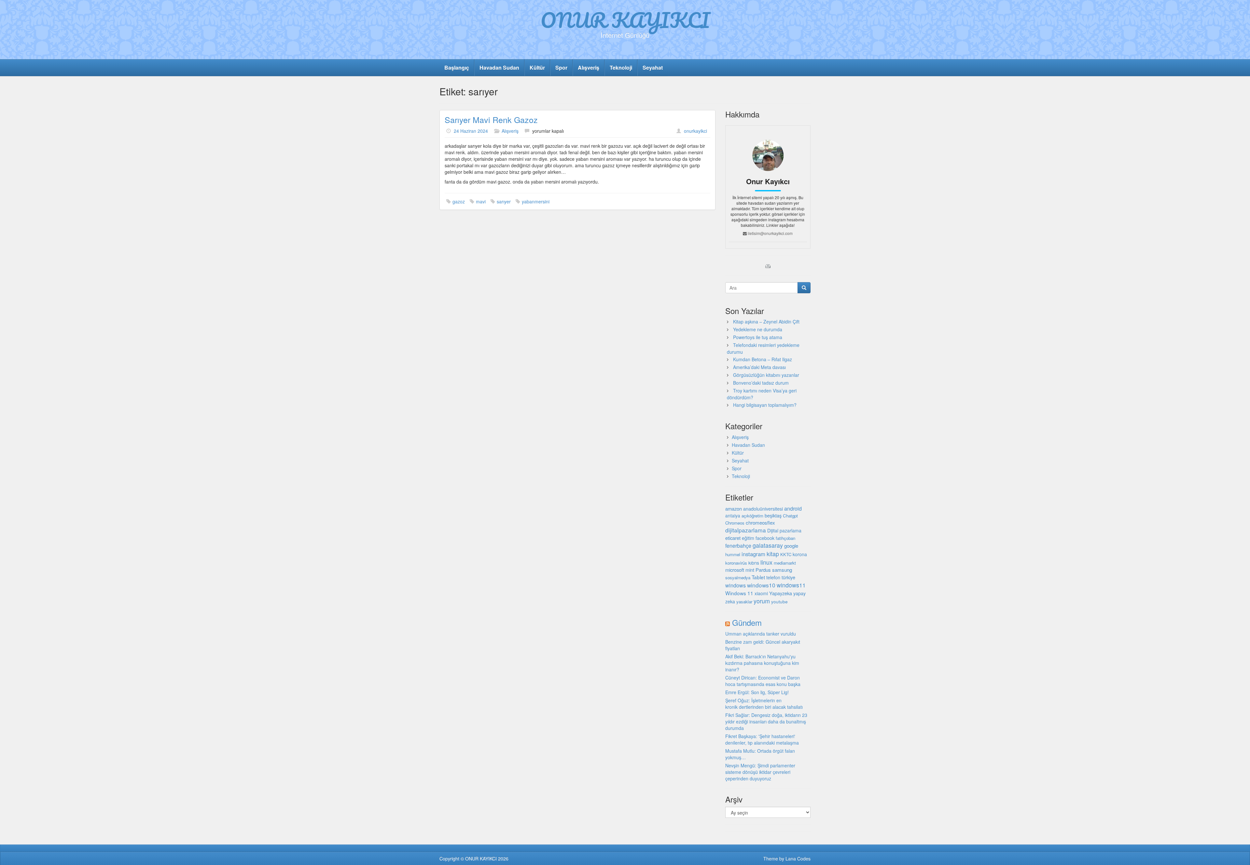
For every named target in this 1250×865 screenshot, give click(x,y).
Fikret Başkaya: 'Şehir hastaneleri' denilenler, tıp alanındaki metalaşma (762, 739)
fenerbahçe (738, 545)
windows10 (761, 585)
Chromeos (734, 523)
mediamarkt (785, 563)
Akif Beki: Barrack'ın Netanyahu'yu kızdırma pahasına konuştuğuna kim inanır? (762, 663)
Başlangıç (456, 67)
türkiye (788, 577)
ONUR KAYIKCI (625, 19)
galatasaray (768, 545)
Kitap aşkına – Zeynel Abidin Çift (766, 321)
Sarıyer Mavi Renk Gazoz (491, 119)
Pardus (763, 569)
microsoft (734, 569)
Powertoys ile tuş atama (757, 337)
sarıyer (504, 201)
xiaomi (761, 593)
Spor (561, 67)
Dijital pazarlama (784, 530)
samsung (782, 569)
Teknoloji (621, 67)
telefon (773, 577)
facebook (765, 538)
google (791, 545)
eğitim (748, 538)
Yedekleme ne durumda (757, 329)
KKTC (785, 554)
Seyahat (653, 67)
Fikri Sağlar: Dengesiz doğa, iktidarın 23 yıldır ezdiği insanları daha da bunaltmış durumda (766, 721)
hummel (732, 554)
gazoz (458, 201)
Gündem (747, 622)
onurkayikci (695, 131)
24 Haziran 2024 (471, 131)
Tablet (758, 577)
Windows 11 (739, 593)
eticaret (733, 537)
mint (749, 569)
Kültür (537, 67)
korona (800, 554)
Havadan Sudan (499, 67)
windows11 (791, 585)
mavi (481, 201)
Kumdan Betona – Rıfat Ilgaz (762, 359)
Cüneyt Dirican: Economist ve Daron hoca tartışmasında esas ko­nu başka (762, 680)
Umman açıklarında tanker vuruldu (760, 633)
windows (735, 585)
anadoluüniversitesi (763, 508)
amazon (733, 508)
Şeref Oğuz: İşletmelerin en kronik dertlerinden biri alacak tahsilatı (764, 703)
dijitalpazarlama (745, 530)
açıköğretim (752, 516)
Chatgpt (790, 516)
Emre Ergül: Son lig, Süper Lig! (757, 692)
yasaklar (744, 601)
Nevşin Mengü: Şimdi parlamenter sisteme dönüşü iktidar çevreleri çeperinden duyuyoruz (760, 772)
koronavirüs (736, 563)
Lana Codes (798, 858)
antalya (732, 515)
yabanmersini (535, 201)
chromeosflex (760, 522)
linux (766, 562)
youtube (779, 601)
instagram (753, 554)
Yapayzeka (780, 593)
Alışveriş (588, 67)
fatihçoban (785, 538)
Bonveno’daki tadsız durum (761, 382)
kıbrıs (753, 562)
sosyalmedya (737, 577)
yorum (762, 601)
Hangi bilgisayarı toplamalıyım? (765, 405)
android (793, 508)
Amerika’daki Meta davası (759, 367)
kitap (773, 553)
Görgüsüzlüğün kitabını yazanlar (766, 375)
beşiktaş (773, 515)
